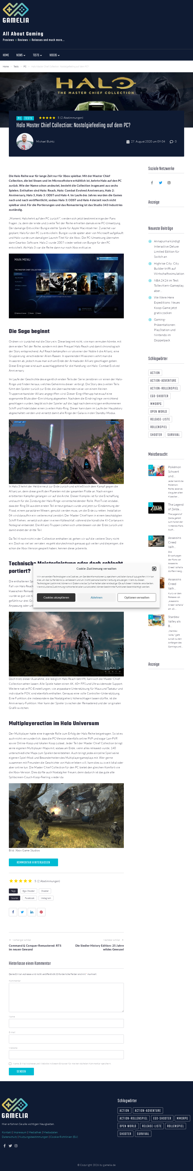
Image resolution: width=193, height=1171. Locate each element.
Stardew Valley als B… (174, 621)
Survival (174, 435)
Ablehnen (96, 597)
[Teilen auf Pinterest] (41, 912)
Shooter (45, 890)
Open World (158, 412)
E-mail (12, 1032)
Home (6, 66)
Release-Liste (160, 419)
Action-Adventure (163, 381)
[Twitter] (160, 182)
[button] (154, 569)
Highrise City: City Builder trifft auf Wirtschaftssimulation (169, 269)
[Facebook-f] (152, 182)
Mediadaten (50, 1132)
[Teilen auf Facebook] (13, 912)
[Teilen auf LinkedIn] (32, 912)
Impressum (20, 1132)
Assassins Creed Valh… (174, 542)
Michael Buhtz (45, 141)
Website (13, 1047)
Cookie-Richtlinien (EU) (64, 1136)
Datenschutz (9, 1136)
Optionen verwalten (136, 597)
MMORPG (156, 404)
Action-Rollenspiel (164, 388)
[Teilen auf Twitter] (22, 912)
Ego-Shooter (29, 890)
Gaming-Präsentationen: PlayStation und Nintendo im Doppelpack (165, 330)
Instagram (46, 898)
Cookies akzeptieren (56, 597)
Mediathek (35, 1132)
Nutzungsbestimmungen (33, 1136)
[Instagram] (169, 182)
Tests (16, 66)
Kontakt (6, 1132)
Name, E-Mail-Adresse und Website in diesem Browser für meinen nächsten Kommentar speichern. (62, 1063)
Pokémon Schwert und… (174, 471)
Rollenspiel (158, 427)
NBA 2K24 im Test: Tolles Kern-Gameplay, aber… (169, 286)
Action (155, 373)
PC (25, 66)
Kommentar (15, 980)
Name (12, 1016)
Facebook (29, 898)
